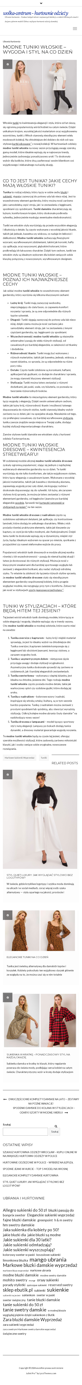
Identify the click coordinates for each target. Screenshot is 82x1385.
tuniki (16, 122)
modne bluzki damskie (21, 1275)
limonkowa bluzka (15, 1260)
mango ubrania (48, 1259)
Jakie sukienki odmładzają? (27, 1245)
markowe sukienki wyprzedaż (19, 757)
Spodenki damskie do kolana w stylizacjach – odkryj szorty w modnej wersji (44, 1110)
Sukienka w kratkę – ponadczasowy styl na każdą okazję (38, 1056)
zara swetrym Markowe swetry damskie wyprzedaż (29, 1329)
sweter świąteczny (14, 1300)
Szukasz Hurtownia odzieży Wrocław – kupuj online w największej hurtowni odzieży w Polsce (40, 1154)
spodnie (19, 502)
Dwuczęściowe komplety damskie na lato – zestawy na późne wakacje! (44, 1101)
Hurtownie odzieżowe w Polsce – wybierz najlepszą (38, 1162)
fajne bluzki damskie (19, 1220)
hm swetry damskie (19, 1225)
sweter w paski (46, 1295)
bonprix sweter (14, 1215)
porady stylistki (14, 1285)
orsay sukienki (48, 1280)
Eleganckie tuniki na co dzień (27, 957)
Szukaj (7, 1124)
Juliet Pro (30, 1373)
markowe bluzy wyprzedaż (16, 1270)
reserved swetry (60, 1285)
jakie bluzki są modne (44, 1235)
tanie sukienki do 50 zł (23, 1304)
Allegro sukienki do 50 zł (25, 1210)
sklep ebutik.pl (18, 1290)
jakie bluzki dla (14, 1235)
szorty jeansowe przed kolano (45, 590)
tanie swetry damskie (24, 1309)
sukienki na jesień (11, 1295)
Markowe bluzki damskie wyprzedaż (40, 1265)
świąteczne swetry (14, 1333)
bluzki (64, 192)
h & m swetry (63, 1220)
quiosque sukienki (37, 1285)
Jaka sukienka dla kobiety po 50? (31, 1230)
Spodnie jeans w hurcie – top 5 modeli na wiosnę (35, 1168)
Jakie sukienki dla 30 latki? (27, 1240)
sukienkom (28, 1295)
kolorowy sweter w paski (19, 1254)
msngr (32, 1280)
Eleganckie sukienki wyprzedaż (50, 1215)
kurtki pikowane (21, 143)
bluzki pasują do (61, 1210)
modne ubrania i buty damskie (55, 713)
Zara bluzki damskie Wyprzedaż (32, 1319)
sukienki (7, 196)
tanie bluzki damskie (43, 1300)
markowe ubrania (40, 1270)
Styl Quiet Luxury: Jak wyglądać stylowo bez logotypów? (40, 876)
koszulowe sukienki (48, 1254)
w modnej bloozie (57, 1310)
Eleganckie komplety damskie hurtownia (30, 1175)
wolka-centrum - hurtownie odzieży (35, 13)
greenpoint (45, 1220)
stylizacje (68, 418)
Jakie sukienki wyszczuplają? (29, 1250)
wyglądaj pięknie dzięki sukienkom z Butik (29, 1315)
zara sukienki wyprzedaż (18, 1324)
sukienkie (58, 1289)
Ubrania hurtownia (11, 41)
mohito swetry (15, 1280)
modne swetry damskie (53, 1275)
